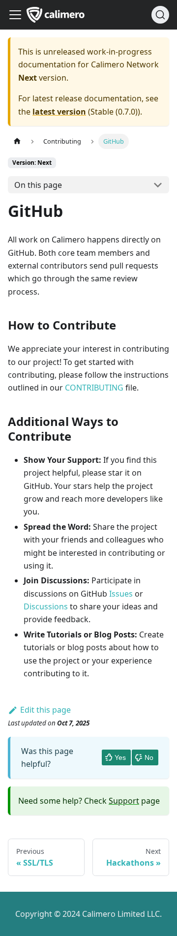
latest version (59, 111)
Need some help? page (89, 800)
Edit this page (45, 709)
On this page (38, 185)
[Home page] (17, 141)
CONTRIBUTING (94, 387)
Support (124, 800)
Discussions (46, 606)
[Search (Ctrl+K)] (160, 15)
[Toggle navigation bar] (15, 14)
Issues (121, 593)
